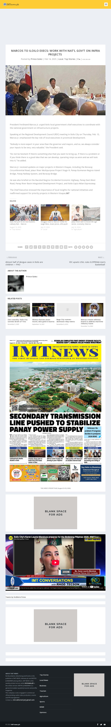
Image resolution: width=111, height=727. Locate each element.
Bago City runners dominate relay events (66, 320)
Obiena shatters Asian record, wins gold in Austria (43, 321)
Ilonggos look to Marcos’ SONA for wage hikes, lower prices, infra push (54, 223)
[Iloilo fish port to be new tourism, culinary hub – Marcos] (24, 212)
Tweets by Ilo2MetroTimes (16, 597)
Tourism (43, 691)
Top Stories (69, 59)
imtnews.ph (29, 683)
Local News (44, 680)
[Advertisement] (55, 25)
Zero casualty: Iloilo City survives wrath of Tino (18, 321)
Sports (42, 702)
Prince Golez (36, 59)
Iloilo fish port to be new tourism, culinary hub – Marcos (22, 223)
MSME (42, 707)
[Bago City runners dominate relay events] (68, 309)
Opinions (43, 712)
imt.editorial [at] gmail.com (23, 700)
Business (43, 686)
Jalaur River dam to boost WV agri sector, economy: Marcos (84, 223)
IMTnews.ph (15, 724)
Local (60, 59)
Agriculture (44, 696)
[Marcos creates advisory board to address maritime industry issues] (92, 309)
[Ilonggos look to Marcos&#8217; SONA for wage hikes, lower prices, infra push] (55, 212)
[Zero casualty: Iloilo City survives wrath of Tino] (19, 309)
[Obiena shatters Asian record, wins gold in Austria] (43, 309)
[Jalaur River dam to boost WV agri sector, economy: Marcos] (86, 212)
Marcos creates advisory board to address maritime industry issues (92, 322)
